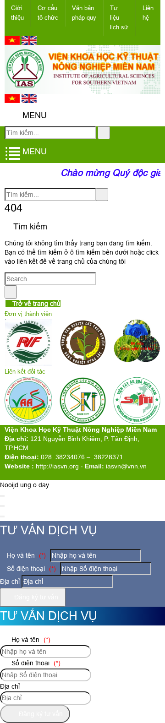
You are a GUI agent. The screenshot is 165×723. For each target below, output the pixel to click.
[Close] (2, 496)
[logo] (82, 88)
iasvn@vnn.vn (126, 466)
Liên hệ (148, 13)
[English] (29, 42)
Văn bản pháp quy (84, 13)
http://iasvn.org (57, 466)
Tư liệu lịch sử (119, 18)
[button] (12, 116)
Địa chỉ (10, 581)
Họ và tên (25, 555)
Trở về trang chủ (35, 303)
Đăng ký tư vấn (35, 597)
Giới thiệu (17, 13)
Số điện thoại (30, 568)
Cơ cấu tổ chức (48, 13)
